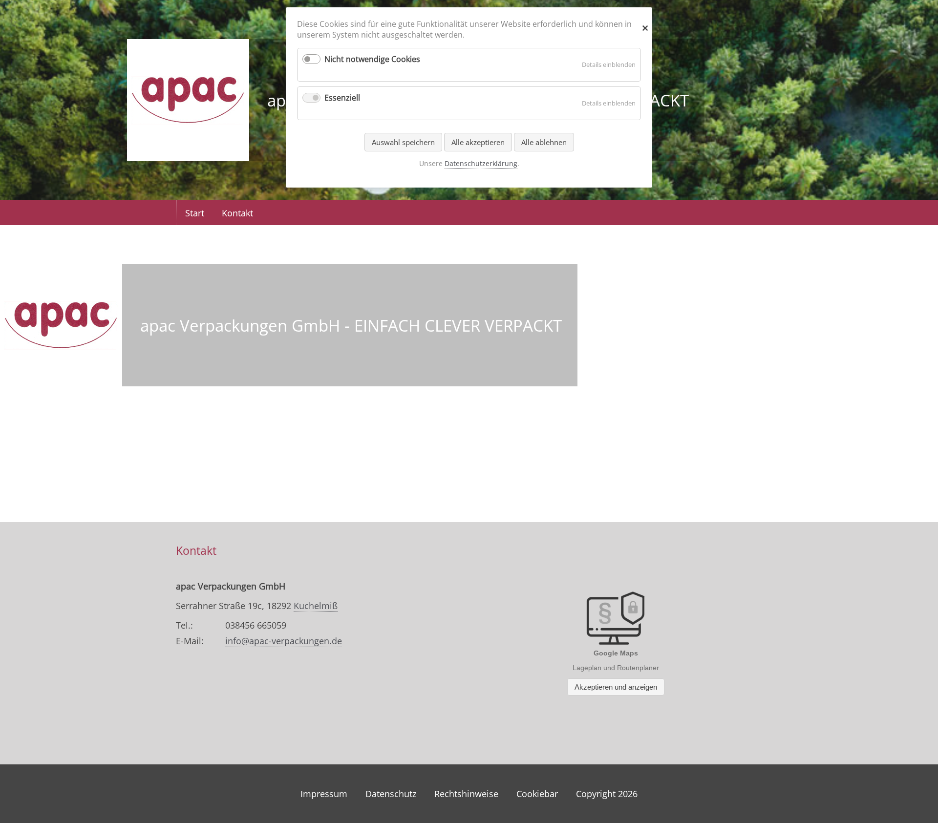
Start (194, 213)
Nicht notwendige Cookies (372, 59)
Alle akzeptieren (478, 142)
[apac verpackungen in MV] (188, 155)
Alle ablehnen (544, 142)
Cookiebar (537, 794)
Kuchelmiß (316, 606)
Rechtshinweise (466, 794)
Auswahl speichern (403, 142)
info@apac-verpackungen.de (283, 641)
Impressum (323, 794)
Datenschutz (390, 794)
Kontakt (237, 213)
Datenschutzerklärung (481, 163)
